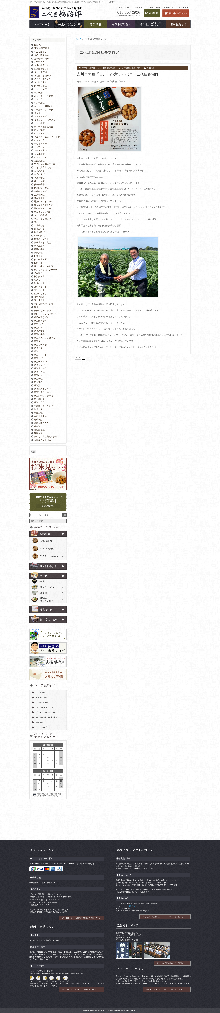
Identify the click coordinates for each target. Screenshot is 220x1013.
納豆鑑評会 (39, 399)
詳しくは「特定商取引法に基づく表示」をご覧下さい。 (165, 917)
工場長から (39, 225)
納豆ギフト (39, 348)
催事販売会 (39, 184)
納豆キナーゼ (40, 344)
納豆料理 (38, 379)
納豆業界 (38, 382)
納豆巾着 (38, 375)
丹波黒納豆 (39, 161)
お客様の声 (39, 62)
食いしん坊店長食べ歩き (45, 436)
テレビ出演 (39, 123)
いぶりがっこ (40, 51)
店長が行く (39, 229)
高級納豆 (150, 68)
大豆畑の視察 (40, 215)
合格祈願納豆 (40, 191)
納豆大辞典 (39, 372)
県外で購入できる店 (43, 303)
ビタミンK (39, 140)
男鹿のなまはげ (41, 293)
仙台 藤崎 (39, 181)
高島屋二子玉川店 (42, 440)
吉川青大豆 (126, 68)
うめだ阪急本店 (41, 55)
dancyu (37, 45)
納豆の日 (38, 327)
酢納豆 (37, 426)
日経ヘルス (39, 263)
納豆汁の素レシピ (42, 389)
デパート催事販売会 (43, 126)
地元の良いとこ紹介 (43, 201)
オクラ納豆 (39, 92)
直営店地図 (39, 297)
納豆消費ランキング (43, 392)
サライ (37, 113)
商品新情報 (39, 198)
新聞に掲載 (39, 249)
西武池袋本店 (40, 416)
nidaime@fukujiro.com (131, 906)
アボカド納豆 (40, 89)
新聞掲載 (38, 252)
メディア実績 (40, 150)
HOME (78, 39)
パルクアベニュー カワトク (47, 137)
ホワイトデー (40, 143)
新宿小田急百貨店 (42, 242)
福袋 (36, 307)
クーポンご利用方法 (43, 106)
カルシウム (39, 99)
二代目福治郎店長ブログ (111, 68)
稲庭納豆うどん (41, 317)
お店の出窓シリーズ (43, 65)
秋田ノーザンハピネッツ (45, 314)
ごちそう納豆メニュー (44, 79)
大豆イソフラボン (42, 212)
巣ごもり (38, 222)
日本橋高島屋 (40, 259)
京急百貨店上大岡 (42, 167)
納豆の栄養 (39, 331)
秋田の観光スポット (43, 310)
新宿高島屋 (39, 246)
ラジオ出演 (39, 154)
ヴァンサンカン (41, 157)
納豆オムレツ (40, 341)
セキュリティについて (44, 120)
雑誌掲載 (38, 433)
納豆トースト (40, 355)
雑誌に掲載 (39, 430)
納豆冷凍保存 (40, 368)
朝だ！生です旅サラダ (44, 266)
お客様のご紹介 (41, 58)
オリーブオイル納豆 (43, 96)
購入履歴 (152, 13)
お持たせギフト (41, 68)
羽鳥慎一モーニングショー (46, 406)
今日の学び (39, 174)
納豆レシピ (39, 365)
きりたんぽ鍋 (40, 72)
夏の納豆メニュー (42, 208)
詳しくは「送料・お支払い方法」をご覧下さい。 (81, 918)
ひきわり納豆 (40, 85)
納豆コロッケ (40, 351)
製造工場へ (39, 409)
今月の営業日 (40, 178)
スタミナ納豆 (40, 116)
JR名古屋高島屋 (41, 48)
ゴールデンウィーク (43, 109)
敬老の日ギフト (41, 239)
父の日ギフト (40, 286)
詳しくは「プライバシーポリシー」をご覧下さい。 (166, 989)
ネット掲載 (39, 130)
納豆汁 (37, 385)
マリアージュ (40, 147)
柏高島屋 (38, 273)
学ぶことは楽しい (42, 218)
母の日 (37, 280)
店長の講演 (39, 235)
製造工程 (38, 413)
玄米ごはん (39, 290)
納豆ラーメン (40, 361)
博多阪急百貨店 (41, 188)
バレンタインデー (42, 133)
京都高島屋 (39, 171)
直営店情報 (39, 300)
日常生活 (38, 256)
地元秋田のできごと (43, 205)
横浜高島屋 (39, 276)
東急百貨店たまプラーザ (45, 269)
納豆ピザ (38, 358)
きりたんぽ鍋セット (43, 75)
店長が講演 (39, 232)
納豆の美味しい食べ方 (44, 338)
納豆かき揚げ (40, 321)
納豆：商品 (136, 68)
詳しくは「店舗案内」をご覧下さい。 (172, 963)
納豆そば (38, 324)
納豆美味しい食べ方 (43, 396)
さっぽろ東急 (40, 82)
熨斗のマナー (40, 283)
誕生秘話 (38, 419)
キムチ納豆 (39, 103)
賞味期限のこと (41, 423)
